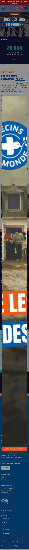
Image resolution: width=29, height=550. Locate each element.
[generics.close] (25, 112)
